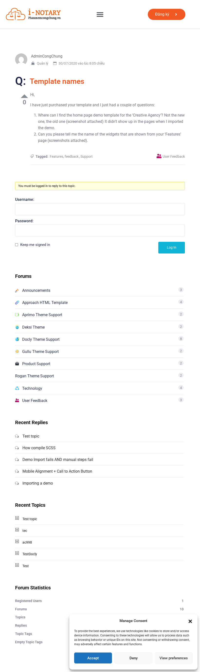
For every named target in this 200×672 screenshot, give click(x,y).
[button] (190, 620)
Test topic (30, 436)
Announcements (36, 290)
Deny (134, 658)
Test (25, 566)
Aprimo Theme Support (42, 314)
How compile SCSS (39, 448)
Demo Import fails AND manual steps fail (57, 459)
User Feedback (174, 156)
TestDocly (29, 554)
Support (86, 156)
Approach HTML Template (45, 302)
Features (56, 156)
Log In (171, 247)
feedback (72, 156)
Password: (24, 221)
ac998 (27, 542)
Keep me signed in (35, 245)
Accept (93, 658)
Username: (24, 199)
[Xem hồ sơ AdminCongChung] (23, 59)
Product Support (36, 363)
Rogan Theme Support (34, 376)
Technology (32, 388)
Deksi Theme (33, 327)
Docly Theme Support (41, 339)
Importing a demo (37, 483)
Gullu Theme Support (40, 351)
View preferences (174, 658)
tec (24, 531)
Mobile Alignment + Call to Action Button (57, 471)
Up (24, 96)
